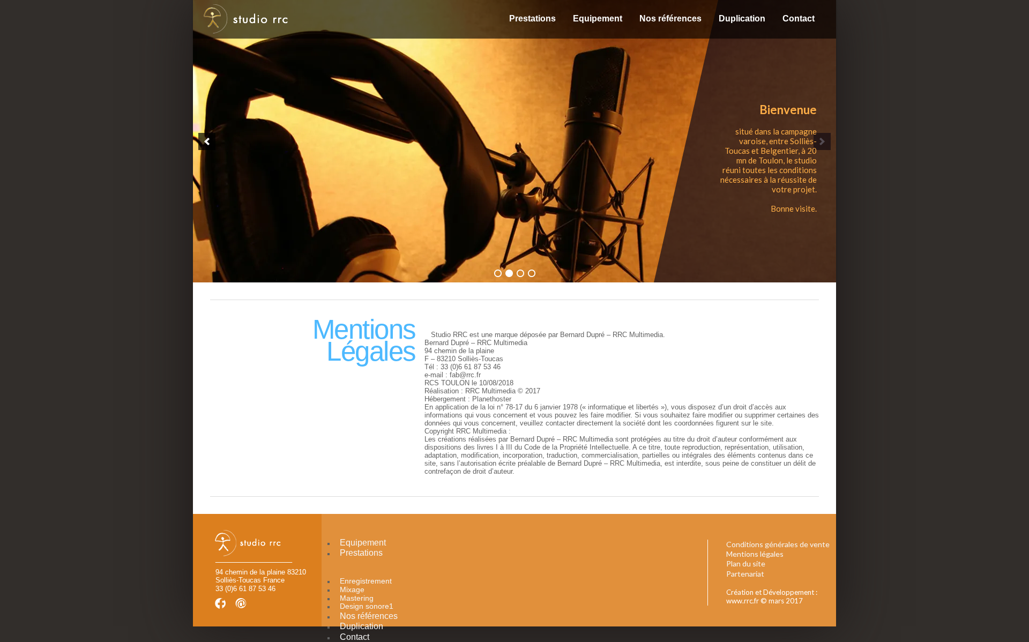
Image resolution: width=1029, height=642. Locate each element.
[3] (520, 273)
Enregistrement (366, 581)
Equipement (597, 18)
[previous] (206, 141)
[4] (531, 273)
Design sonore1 (366, 606)
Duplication (742, 18)
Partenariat (745, 573)
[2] (509, 273)
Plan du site (745, 563)
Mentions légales (755, 553)
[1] (498, 273)
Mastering (357, 598)
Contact (798, 18)
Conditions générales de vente (778, 544)
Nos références (670, 18)
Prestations (532, 18)
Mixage (352, 589)
